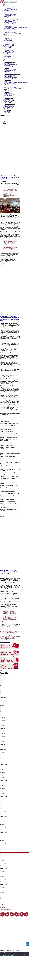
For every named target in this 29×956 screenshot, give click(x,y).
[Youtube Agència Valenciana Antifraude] (7, 916)
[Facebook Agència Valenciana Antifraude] (16, 916)
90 (4, 642)
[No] (12, 955)
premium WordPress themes (16, 950)
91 (5, 642)
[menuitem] (16, 4)
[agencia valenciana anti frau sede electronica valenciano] (10, 662)
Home (4, 121)
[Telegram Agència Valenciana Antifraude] (26, 916)
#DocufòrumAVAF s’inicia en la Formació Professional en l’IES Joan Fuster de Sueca (10, 572)
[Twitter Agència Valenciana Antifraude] (12, 916)
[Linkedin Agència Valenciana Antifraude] (2, 916)
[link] (8, 2)
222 (9, 642)
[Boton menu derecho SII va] (10, 669)
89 (3, 642)
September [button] (2, 675)
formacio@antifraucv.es (5, 261)
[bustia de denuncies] (10, 648)
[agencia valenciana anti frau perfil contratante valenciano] (10, 655)
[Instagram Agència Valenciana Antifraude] (21, 916)
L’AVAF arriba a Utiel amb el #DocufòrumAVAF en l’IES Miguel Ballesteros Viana (9, 177)
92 (6, 642)
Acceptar (10, 955)
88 (2, 642)
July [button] (1, 670)
